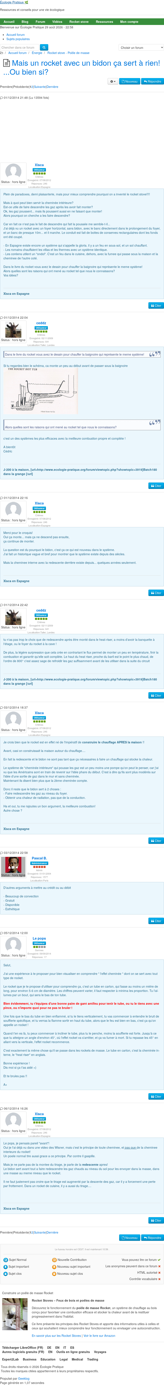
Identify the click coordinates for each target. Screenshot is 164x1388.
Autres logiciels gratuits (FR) (23, 1352)
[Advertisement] (82, 130)
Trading (92, 1359)
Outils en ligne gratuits (73, 1352)
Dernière (52, 86)
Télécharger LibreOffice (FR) (22, 1347)
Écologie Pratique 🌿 (14, 2)
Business (30, 1359)
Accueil (9, 21)
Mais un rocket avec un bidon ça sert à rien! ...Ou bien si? (81, 67)
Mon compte (129, 21)
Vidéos (57, 21)
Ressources (104, 21)
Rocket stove (79, 21)
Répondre (154, 81)
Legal (64, 1359)
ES (72, 1347)
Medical (77, 1359)
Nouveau (131, 81)
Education (48, 1359)
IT (64, 1347)
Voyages (100, 1352)
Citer (157, 305)
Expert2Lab (10, 1359)
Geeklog (23, 1378)
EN (57, 1347)
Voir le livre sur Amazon (99, 1335)
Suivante (40, 86)
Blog (25, 21)
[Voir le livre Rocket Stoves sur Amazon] (15, 1314)
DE (49, 1347)
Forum (40, 21)
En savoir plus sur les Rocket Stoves (57, 1335)
